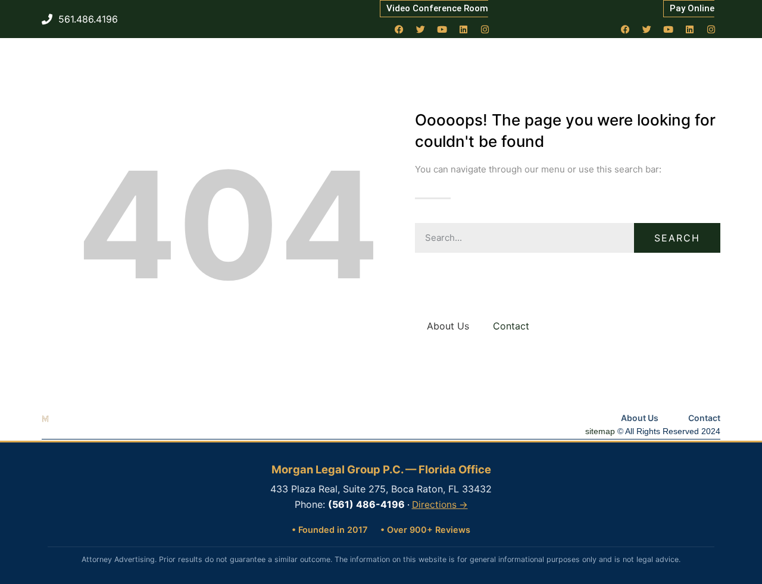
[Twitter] (421, 29)
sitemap (600, 431)
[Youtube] (442, 29)
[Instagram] (485, 29)
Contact (511, 326)
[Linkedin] (464, 29)
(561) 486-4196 (366, 504)
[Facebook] (399, 29)
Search (677, 238)
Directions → (440, 504)
